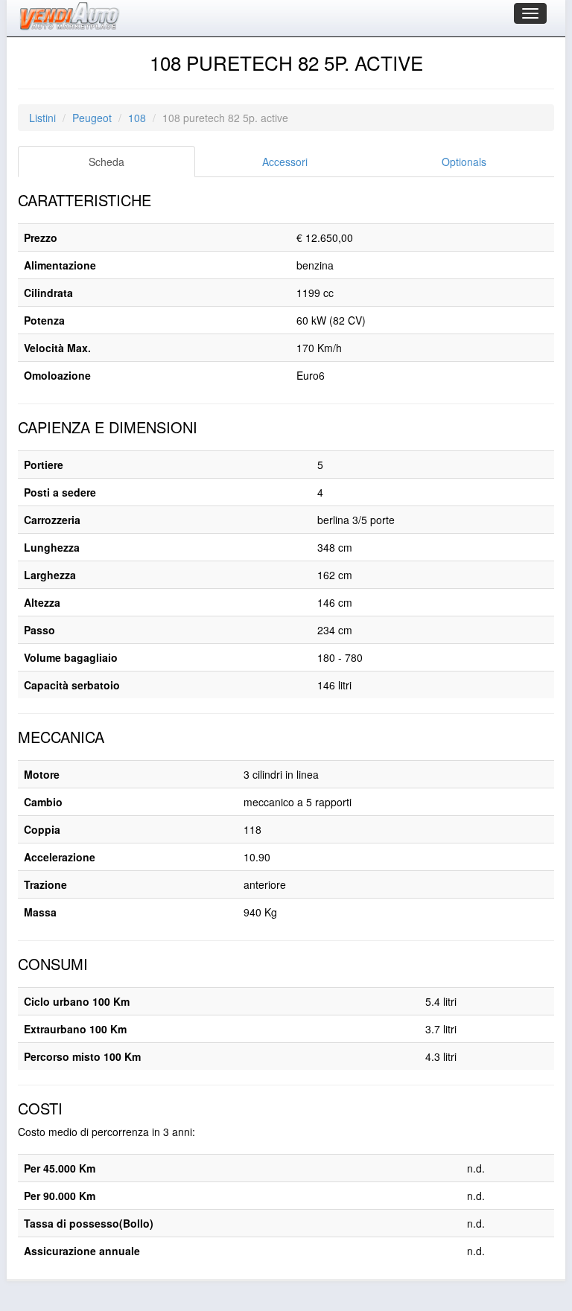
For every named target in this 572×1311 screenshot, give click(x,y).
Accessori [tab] (285, 161)
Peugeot (92, 117)
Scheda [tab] (106, 161)
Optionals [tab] (464, 161)
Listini (42, 117)
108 (137, 117)
